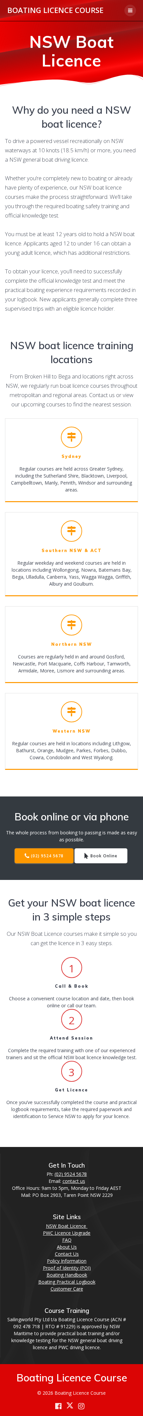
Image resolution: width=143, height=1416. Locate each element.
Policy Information (66, 1261)
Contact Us (67, 1254)
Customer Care (67, 1289)
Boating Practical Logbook (66, 1282)
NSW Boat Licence (66, 1226)
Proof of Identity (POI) (67, 1268)
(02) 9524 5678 (47, 855)
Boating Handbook (67, 1275)
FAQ (67, 1240)
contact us (74, 1181)
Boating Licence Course (55, 10)
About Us (67, 1247)
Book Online (103, 855)
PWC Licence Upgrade (66, 1233)
